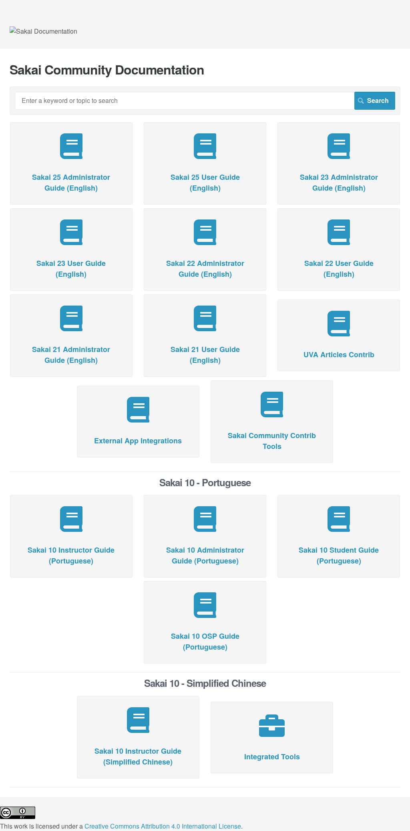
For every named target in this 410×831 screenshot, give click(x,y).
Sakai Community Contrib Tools (272, 440)
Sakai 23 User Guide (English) (71, 268)
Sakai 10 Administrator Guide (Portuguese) (205, 555)
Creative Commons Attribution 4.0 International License (162, 826)
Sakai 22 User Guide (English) (339, 268)
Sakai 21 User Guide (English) (205, 354)
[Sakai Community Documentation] (43, 31)
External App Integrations (138, 440)
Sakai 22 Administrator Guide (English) (205, 268)
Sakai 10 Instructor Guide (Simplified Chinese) (137, 756)
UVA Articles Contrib (338, 354)
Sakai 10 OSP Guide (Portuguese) (205, 641)
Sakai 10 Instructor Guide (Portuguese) (71, 555)
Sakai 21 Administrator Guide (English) (71, 354)
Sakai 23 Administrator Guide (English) (339, 182)
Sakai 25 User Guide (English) (205, 182)
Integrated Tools (272, 756)
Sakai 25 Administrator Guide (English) (71, 182)
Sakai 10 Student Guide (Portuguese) (339, 555)
